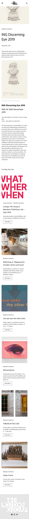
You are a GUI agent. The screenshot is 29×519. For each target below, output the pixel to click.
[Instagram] (14, 514)
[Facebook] (11, 514)
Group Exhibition (7, 203)
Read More (7, 222)
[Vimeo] (17, 514)
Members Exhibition (7, 29)
